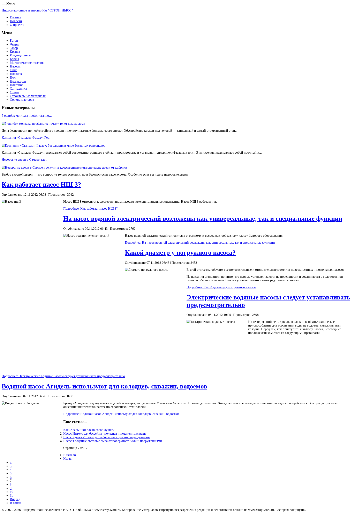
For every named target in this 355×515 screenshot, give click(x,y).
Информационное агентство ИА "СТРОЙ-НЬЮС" (37, 10)
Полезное (16, 85)
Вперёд (15, 499)
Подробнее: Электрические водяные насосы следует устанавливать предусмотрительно (63, 376)
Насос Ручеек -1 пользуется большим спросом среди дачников (106, 437)
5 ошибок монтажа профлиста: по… (27, 115)
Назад (67, 458)
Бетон (14, 40)
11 (11, 495)
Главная (15, 17)
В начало (69, 455)
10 (11, 491)
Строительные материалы (28, 96)
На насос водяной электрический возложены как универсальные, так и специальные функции (202, 218)
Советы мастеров (22, 99)
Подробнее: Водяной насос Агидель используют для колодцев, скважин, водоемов (121, 414)
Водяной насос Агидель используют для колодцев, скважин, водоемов (104, 386)
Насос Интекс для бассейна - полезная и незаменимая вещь (104, 433)
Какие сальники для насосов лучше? (88, 430)
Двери (14, 44)
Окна (13, 70)
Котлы (14, 59)
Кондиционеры (20, 55)
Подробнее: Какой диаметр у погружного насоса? (221, 287)
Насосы (15, 66)
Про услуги (18, 81)
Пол (13, 77)
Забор (14, 48)
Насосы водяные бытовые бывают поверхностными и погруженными (112, 441)
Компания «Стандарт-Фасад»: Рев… (27, 137)
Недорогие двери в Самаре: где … (26, 159)
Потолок (16, 73)
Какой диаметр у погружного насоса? (180, 252)
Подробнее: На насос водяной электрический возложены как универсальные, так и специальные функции (200, 242)
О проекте (17, 24)
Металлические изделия (27, 62)
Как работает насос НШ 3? (41, 184)
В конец (15, 503)
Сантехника (18, 88)
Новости (16, 21)
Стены (14, 92)
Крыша (15, 51)
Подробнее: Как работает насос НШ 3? (90, 208)
